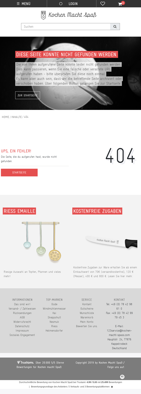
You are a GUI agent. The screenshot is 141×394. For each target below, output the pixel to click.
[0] (118, 4)
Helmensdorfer (54, 330)
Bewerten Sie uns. (86, 326)
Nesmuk (54, 321)
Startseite (19, 172)
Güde (54, 304)
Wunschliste (87, 313)
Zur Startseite (28, 95)
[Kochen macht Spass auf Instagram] (122, 377)
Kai (54, 313)
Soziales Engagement (22, 335)
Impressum (22, 330)
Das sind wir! (22, 304)
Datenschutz (22, 326)
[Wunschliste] (102, 4)
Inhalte (16, 117)
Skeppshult (54, 317)
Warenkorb (86, 317)
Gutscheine (86, 308)
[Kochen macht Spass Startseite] (5, 117)
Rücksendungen (22, 313)
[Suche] (115, 26)
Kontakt (86, 304)
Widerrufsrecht (22, 321)
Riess (54, 326)
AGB (22, 317)
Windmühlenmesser (54, 308)
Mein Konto (86, 321)
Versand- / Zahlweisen (22, 308)
